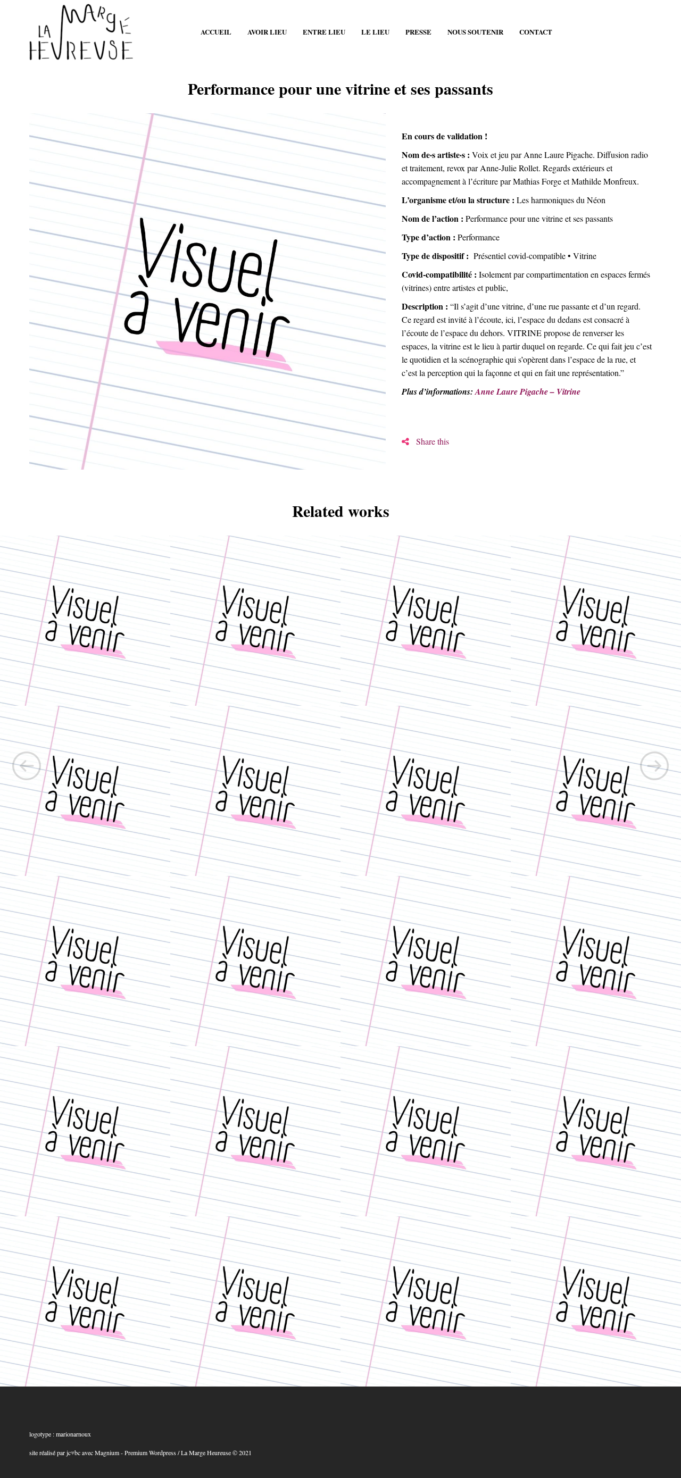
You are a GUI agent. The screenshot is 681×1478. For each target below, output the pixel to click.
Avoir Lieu (267, 32)
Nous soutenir (475, 32)
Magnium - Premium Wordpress (135, 1452)
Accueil (216, 32)
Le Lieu (375, 32)
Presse (418, 32)
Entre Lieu (324, 32)
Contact (535, 32)
